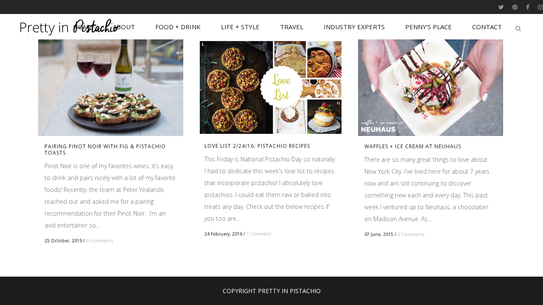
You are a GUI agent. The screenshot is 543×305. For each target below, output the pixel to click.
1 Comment (258, 234)
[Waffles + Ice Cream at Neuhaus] (430, 87)
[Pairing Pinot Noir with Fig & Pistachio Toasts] (110, 87)
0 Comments (99, 241)
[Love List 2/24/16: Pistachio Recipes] (270, 87)
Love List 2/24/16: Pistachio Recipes (257, 146)
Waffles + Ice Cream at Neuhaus (412, 146)
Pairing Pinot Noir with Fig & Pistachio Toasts (105, 149)
